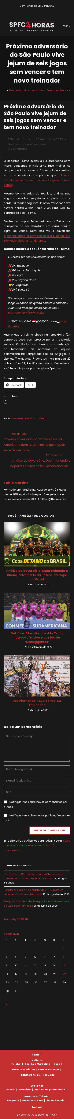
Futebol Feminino (23, 1069)
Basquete (12, 1100)
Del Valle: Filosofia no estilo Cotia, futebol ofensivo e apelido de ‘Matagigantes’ (37, 637)
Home (35, 1054)
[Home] (5, 90)
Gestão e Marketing (37, 1064)
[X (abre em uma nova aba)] (31, 9)
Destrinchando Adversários (27, 144)
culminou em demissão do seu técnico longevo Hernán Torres (37, 180)
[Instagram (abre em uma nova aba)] (40, 9)
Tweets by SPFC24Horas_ (19, 919)
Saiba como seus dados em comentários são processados (37, 845)
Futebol (16, 1064)
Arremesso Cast (32, 1100)
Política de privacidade (50, 1089)
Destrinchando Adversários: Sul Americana (37, 703)
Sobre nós (37, 1085)
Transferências (29, 1074)
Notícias (37, 1060)
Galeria (11, 1089)
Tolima (40, 418)
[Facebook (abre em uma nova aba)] (35, 9)
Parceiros (25, 1089)
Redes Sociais (55, 1100)
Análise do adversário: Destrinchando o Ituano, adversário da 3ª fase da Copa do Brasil (37, 575)
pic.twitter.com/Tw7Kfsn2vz (26, 313)
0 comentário (18, 149)
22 (64, 974)
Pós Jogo (49, 1074)
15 (64, 965)
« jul (6, 1004)
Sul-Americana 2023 (23, 418)
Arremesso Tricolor (37, 1096)
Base (57, 1064)
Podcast (37, 1107)
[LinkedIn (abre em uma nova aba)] (43, 9)
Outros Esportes (48, 1069)
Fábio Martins (17, 139)
